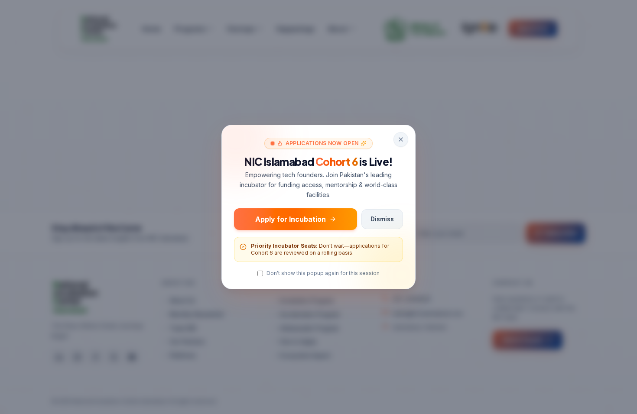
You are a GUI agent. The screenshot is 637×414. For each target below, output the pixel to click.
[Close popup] (400, 139)
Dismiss (382, 219)
